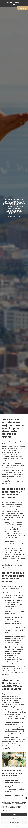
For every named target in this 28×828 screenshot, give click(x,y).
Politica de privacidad (15, 826)
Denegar (14, 818)
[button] (26, 798)
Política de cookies (6, 826)
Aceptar (14, 814)
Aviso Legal (23, 826)
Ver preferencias (14, 822)
